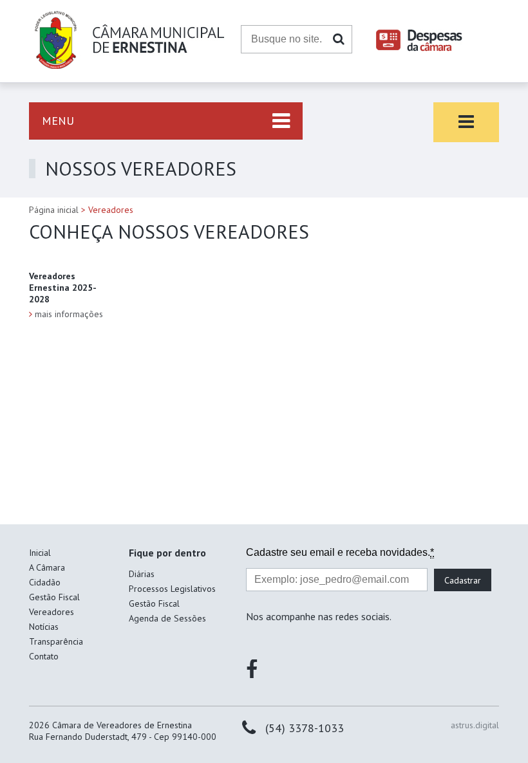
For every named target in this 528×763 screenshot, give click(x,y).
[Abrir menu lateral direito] (466, 122)
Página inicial (54, 210)
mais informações (69, 314)
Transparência (56, 641)
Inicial (40, 552)
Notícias (44, 626)
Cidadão (45, 582)
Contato (44, 656)
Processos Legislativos (172, 588)
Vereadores (51, 612)
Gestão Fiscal (54, 597)
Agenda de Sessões (167, 618)
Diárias (142, 574)
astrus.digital (475, 725)
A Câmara (47, 567)
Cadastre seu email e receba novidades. (340, 552)
